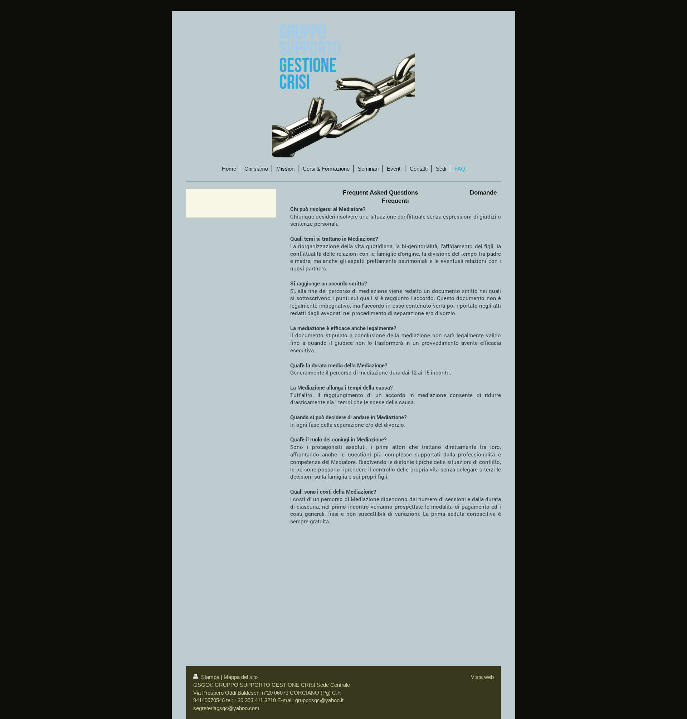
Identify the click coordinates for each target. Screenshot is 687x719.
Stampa (210, 677)
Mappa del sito (241, 677)
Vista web (482, 677)
